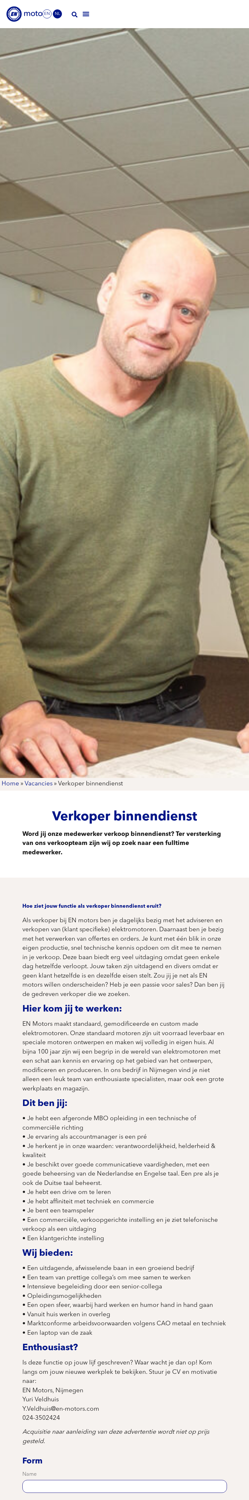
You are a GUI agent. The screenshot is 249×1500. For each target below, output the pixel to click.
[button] (86, 14)
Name (29, 1474)
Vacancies (39, 784)
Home (10, 784)
